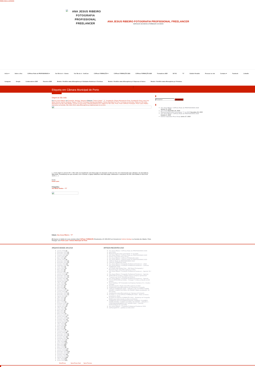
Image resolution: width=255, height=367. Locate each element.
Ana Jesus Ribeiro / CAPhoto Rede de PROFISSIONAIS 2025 (180, 113)
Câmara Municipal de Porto (111, 102)
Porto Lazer (139, 103)
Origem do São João (141, 88)
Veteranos (84, 100)
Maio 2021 (60, 310)
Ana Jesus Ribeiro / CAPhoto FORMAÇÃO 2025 (124, 258)
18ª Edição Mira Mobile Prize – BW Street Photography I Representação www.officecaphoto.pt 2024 (126, 269)
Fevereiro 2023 (61, 290)
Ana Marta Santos (57, 188)
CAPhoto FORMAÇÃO (100, 73)
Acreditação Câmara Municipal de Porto (118, 100)
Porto (116, 103)
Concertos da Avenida (127, 102)
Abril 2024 (60, 271)
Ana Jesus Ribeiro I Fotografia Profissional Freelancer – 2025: (128, 264)
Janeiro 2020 (61, 332)
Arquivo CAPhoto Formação (80, 102)
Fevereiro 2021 (61, 315)
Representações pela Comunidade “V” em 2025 (175, 112)
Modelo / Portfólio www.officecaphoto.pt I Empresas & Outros (126, 81)
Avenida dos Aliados (96, 102)
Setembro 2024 (62, 265)
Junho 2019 (61, 342)
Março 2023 (60, 288)
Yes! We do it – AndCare (81, 73)
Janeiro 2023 (61, 291)
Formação (71, 100)
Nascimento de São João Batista (62, 103)
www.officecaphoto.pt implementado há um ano (91, 105)
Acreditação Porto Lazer (138, 100)
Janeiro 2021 (61, 316)
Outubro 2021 (61, 305)
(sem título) (164, 110)
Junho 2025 (61, 256)
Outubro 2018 (61, 354)
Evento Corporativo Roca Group (170, 116)
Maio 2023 (60, 286)
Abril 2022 (60, 300)
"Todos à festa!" (98, 100)
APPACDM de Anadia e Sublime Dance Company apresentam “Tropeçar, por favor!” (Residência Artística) (128, 276)
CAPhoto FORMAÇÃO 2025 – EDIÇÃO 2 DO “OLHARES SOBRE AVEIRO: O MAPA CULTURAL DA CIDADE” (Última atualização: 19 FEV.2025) (129, 290)
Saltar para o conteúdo (7, 0)
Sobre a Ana (18, 73)
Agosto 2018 (61, 357)
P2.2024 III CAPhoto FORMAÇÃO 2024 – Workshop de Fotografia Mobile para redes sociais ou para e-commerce (129, 298)
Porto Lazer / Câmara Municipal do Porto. (74, 240)
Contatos (223, 73)
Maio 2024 (60, 269)
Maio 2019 (60, 344)
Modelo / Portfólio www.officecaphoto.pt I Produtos (166, 81)
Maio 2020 (60, 326)
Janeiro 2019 (61, 350)
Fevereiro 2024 (61, 272)
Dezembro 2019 (62, 334)
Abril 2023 (60, 287)
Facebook (235, 73)
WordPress (62, 363)
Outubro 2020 (61, 319)
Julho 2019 (60, 341)
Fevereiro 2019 (61, 348)
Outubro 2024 (61, 264)
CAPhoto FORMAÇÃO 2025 (143, 73)
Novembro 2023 (62, 277)
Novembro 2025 (62, 253)
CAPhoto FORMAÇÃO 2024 (122, 73)
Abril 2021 (60, 312)
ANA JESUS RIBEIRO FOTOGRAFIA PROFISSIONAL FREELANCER (148, 21)
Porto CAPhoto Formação (127, 103)
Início (6, 73)
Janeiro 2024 (61, 274)
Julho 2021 (60, 307)
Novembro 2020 (62, 318)
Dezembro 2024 (62, 261)
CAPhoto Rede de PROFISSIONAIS (37, 73)
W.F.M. (175, 73)
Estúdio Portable (195, 73)
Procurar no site (210, 73)
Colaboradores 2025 (32, 81)
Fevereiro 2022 (61, 303)
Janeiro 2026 (61, 250)
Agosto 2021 (61, 306)
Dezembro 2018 (62, 351)
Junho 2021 (61, 309)
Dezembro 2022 (62, 293)
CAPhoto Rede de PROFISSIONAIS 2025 (122, 261)
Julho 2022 (60, 297)
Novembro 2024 (62, 262)
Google (18, 81)
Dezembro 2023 (62, 275)
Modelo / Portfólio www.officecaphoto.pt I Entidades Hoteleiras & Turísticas (80, 81)
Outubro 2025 (61, 255)
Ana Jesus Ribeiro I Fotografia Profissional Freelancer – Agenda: (129, 274)
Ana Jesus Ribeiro (59, 100)
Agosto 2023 (61, 281)
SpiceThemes (87, 363)
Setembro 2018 (62, 356)
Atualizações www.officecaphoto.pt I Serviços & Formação (126, 293)
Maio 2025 (60, 258)
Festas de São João (141, 102)
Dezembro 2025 (62, 252)
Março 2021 (60, 313)
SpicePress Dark (76, 363)
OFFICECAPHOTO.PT (94, 103)
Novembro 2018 (62, 353)
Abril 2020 (60, 328)
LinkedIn (246, 73)
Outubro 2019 (61, 337)
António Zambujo (66, 102)
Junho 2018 (61, 360)
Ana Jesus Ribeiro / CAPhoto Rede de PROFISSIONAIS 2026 (180, 107)
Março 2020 (60, 329)
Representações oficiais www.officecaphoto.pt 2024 (125, 286)
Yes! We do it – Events (62, 73)
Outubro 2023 (61, 278)
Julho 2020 (60, 324)
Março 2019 (60, 347)
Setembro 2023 (62, 280)
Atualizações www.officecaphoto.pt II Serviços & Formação (127, 287)
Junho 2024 (61, 268)
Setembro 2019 (62, 338)
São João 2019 (71, 105)
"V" (104, 100)
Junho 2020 (61, 325)
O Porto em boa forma (79, 103)
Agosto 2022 (61, 296)
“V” (183, 73)
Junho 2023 (61, 284)
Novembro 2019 (62, 335)
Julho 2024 (60, 267)
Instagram (8, 81)
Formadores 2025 (162, 73)
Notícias (77, 100)
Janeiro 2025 (61, 259)
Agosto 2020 (61, 322)
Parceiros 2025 (47, 81)
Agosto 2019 (61, 340)
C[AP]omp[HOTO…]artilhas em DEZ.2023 (121, 307)
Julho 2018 (60, 359)
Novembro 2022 (62, 294)
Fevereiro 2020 (61, 331)
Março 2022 (60, 302)
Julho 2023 (60, 283)
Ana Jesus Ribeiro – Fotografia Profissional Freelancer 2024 (127, 306)
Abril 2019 (60, 345)
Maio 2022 (60, 299)
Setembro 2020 (62, 321)
